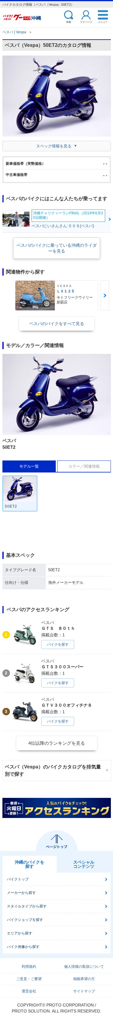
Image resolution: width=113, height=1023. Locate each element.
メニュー (103, 21)
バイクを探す (58, 644)
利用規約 (29, 966)
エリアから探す (19, 933)
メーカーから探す (21, 893)
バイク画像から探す (23, 947)
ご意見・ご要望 (29, 979)
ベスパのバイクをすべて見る (56, 323)
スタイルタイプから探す (27, 906)
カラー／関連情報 (84, 466)
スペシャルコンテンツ (83, 864)
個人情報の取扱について (84, 966)
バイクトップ (18, 879)
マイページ (86, 21)
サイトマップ (84, 991)
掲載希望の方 (84, 979)
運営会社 (29, 991)
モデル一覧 (29, 466)
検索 (68, 21)
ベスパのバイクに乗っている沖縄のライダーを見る (57, 248)
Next (105, 295)
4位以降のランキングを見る (56, 743)
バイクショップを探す (25, 920)
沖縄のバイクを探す (29, 864)
